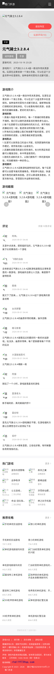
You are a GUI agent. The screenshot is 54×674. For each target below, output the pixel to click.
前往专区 (40, 26)
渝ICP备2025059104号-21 (38, 667)
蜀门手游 (8, 670)
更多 (47, 463)
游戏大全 (6, 640)
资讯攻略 (27, 640)
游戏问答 (39, 640)
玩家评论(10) (40, 34)
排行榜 (17, 640)
